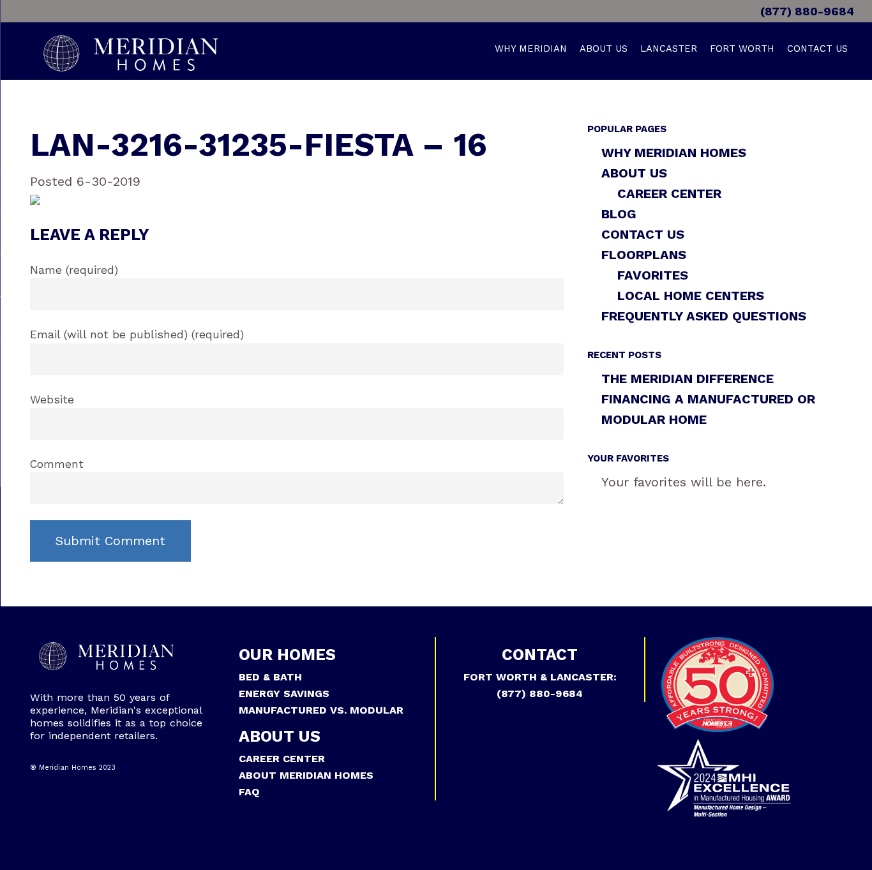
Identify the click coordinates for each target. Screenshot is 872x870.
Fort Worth (742, 48)
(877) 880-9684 (805, 11)
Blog (618, 213)
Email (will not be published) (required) (137, 334)
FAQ (249, 792)
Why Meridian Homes (673, 152)
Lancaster (668, 48)
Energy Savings (284, 693)
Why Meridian (531, 48)
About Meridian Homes (306, 775)
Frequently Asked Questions (703, 316)
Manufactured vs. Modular (321, 710)
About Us (604, 48)
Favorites (652, 275)
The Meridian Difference (687, 378)
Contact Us (817, 48)
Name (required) (74, 270)
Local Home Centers (690, 295)
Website (52, 399)
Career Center (669, 193)
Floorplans (643, 254)
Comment (57, 464)
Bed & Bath (270, 677)
